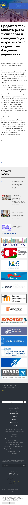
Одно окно (14, 434)
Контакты (14, 425)
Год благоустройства (14, 408)
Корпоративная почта (14, 451)
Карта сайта (14, 453)
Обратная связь (6, 391)
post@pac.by (16, 387)
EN (14, 474)
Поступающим (14, 411)
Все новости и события (8, 233)
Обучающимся (14, 414)
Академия (14, 416)
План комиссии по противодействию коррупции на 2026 (14, 443)
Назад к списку (8, 163)
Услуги (14, 419)
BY (18, 474)
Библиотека (14, 436)
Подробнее (5, 503)
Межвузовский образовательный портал (14, 449)
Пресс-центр (5, 12)
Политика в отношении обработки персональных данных (14, 439)
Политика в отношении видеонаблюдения (14, 446)
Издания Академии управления (14, 429)
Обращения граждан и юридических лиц (14, 431)
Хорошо (12, 503)
